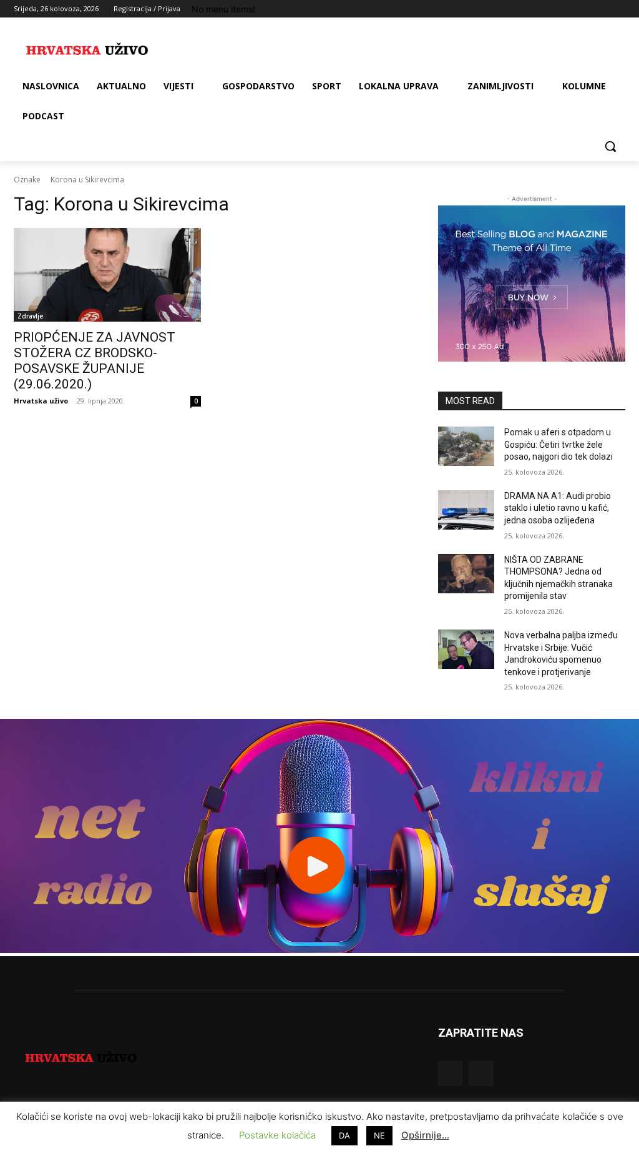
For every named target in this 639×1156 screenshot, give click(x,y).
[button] (610, 146)
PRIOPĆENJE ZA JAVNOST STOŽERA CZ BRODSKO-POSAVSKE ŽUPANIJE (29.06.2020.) (94, 361)
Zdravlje (30, 316)
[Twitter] (584, 9)
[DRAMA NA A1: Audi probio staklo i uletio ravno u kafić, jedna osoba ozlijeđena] (466, 510)
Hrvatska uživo (41, 400)
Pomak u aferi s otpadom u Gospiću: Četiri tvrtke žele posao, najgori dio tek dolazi (558, 444)
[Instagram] (566, 9)
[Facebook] (549, 9)
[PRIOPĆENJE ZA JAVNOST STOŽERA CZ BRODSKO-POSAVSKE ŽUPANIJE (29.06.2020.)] (107, 275)
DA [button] (344, 1135)
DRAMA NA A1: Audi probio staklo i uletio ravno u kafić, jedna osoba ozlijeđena (557, 508)
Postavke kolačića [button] (277, 1135)
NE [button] (379, 1135)
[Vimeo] (600, 9)
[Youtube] (618, 9)
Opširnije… (425, 1135)
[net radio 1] (319, 949)
